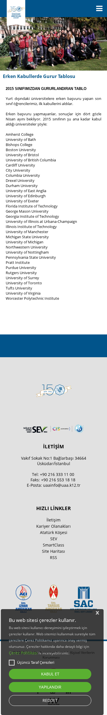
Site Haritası (53, 551)
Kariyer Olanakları (53, 526)
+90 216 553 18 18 (58, 479)
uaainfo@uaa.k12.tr (61, 485)
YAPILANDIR (50, 687)
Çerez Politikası (23, 653)
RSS (53, 557)
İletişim (53, 520)
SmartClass (53, 545)
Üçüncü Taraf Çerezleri (35, 662)
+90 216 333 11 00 (57, 474)
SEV (53, 538)
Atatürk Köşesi (53, 532)
